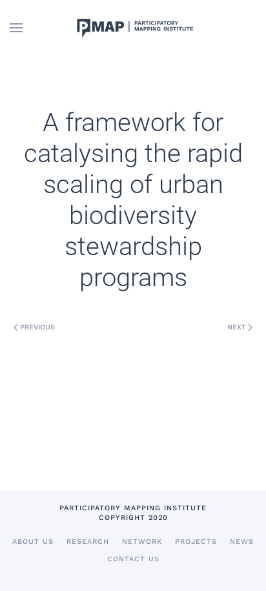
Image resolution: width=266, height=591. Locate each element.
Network (142, 541)
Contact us (133, 559)
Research (87, 541)
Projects (196, 541)
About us (33, 541)
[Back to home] (133, 28)
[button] (16, 28)
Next (236, 327)
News (242, 541)
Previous (37, 327)
